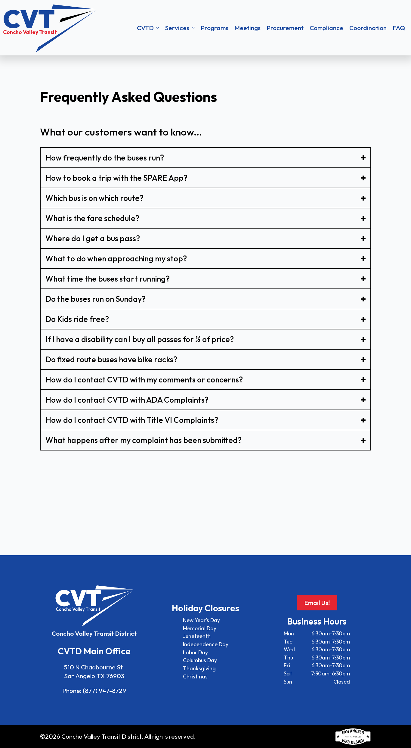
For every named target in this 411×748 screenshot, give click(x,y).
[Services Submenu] (193, 28)
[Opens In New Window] (353, 736)
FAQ (399, 28)
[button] (271, 28)
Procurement (285, 28)
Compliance (326, 28)
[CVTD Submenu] (158, 28)
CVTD (145, 28)
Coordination (368, 28)
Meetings (247, 28)
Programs (214, 28)
